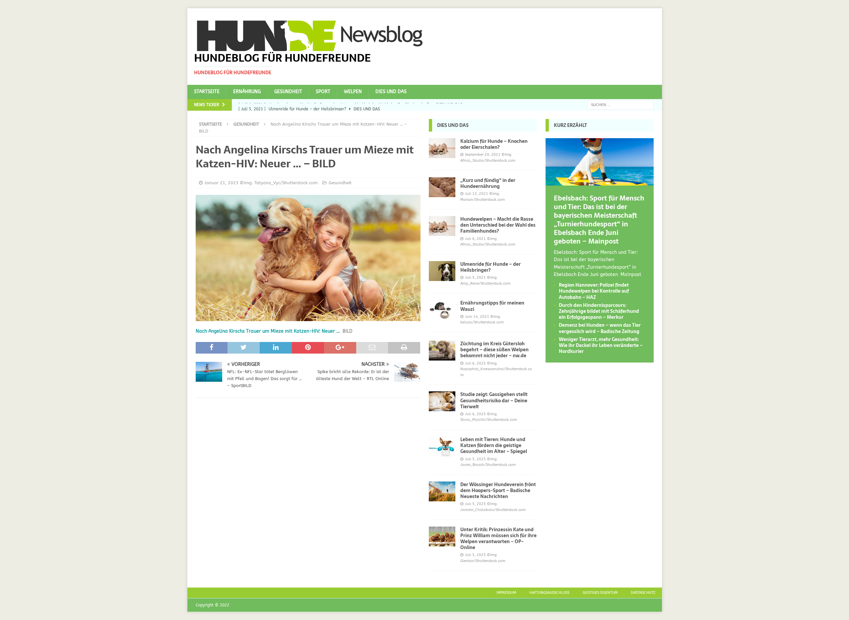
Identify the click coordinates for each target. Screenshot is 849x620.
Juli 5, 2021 (475, 277)
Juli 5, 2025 (475, 459)
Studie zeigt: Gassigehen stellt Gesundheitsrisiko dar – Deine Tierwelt (494, 400)
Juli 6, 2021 (475, 239)
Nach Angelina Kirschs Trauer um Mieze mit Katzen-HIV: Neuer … (268, 331)
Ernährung (247, 91)
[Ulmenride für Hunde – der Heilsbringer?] (442, 271)
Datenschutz (643, 593)
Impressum (506, 593)
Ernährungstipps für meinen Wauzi (492, 305)
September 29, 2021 (482, 154)
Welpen (353, 91)
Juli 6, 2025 (475, 363)
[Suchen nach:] (620, 104)
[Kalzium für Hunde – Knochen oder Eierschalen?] (442, 148)
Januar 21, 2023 (221, 182)
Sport (323, 91)
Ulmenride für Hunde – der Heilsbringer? (490, 267)
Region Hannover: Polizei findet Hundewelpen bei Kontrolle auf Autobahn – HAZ (594, 291)
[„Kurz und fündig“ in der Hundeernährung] (442, 187)
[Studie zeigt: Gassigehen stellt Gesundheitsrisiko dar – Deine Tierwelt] (442, 401)
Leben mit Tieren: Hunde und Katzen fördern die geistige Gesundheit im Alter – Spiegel (493, 445)
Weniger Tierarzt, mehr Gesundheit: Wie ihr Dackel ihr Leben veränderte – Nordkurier (601, 345)
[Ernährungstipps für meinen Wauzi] (442, 310)
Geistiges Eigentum (600, 593)
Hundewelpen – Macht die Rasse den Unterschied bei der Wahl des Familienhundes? (498, 225)
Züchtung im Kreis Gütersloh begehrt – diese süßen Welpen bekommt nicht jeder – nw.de (494, 349)
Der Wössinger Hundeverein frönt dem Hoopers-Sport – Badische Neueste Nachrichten (498, 490)
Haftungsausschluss (549, 593)
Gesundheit (288, 91)
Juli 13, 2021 (476, 194)
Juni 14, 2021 (477, 316)
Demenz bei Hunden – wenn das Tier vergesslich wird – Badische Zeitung (600, 328)
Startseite (207, 91)
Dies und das (391, 91)
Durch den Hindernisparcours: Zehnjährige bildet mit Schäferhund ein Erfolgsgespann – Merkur (599, 311)
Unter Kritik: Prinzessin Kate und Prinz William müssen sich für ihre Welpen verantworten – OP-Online (498, 538)
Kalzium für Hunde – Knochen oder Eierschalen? (494, 144)
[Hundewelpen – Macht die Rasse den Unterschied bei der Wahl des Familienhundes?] (442, 226)
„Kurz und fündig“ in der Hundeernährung (487, 183)
